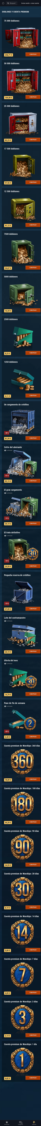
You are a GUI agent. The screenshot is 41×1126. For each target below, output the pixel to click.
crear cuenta (35, 3)
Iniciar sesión (25, 3)
